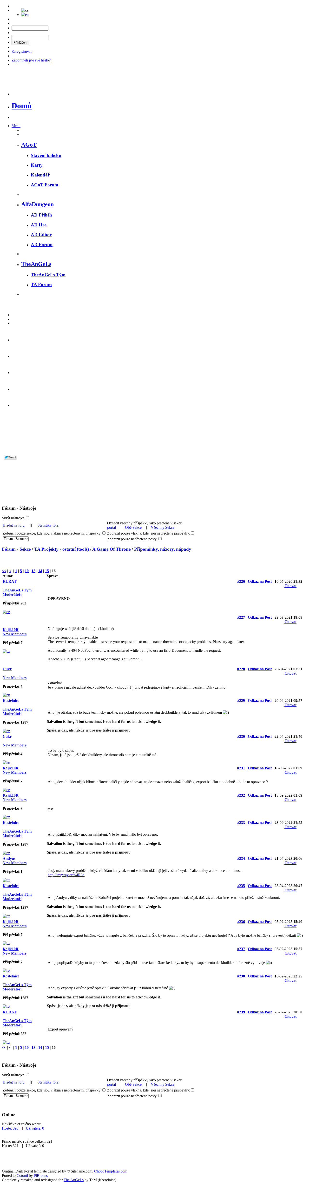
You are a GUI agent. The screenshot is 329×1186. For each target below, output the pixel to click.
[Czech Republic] (6, 612)
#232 (241, 795)
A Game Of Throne (111, 549)
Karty (37, 165)
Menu (16, 126)
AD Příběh (41, 214)
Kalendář (40, 174)
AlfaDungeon (37, 204)
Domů (22, 105)
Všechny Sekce (162, 527)
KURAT (10, 581)
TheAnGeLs (36, 264)
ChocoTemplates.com (110, 1171)
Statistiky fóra (48, 525)
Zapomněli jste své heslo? (31, 60)
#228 (241, 669)
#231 (241, 768)
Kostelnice (11, 700)
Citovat (290, 586)
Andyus (9, 858)
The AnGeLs (74, 1180)
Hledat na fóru (14, 525)
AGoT (29, 145)
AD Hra (39, 224)
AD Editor (41, 234)
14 (40, 571)
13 (33, 571)
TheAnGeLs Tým (48, 274)
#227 (241, 617)
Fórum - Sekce (16, 549)
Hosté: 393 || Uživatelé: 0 (23, 1128)
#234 (241, 858)
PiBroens (41, 1175)
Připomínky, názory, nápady (162, 549)
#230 (241, 736)
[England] (6, 695)
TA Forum (41, 284)
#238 (241, 976)
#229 (241, 700)
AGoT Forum (44, 184)
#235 (241, 886)
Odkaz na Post (260, 581)
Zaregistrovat (22, 51)
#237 (241, 949)
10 (27, 571)
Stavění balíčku (46, 155)
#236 (241, 922)
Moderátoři (12, 594)
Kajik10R (11, 630)
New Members (14, 634)
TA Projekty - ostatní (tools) (61, 549)
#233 (241, 822)
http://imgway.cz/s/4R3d (66, 875)
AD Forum (42, 244)
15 (47, 571)
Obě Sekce (133, 527)
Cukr (7, 669)
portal (111, 527)
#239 (241, 1012)
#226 (241, 581)
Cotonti (22, 1175)
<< (4, 571)
